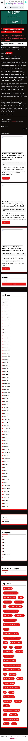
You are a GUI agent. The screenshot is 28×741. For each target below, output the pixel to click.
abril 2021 (5, 473)
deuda (5, 647)
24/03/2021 (5, 43)
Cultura (4, 539)
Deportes (5, 542)
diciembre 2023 (6, 383)
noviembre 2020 (6, 488)
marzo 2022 (5, 446)
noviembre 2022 (6, 422)
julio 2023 (5, 398)
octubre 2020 (6, 491)
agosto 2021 (6, 461)
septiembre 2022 (6, 428)
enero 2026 (5, 314)
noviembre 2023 (6, 386)
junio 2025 (5, 332)
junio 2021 (5, 467)
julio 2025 (5, 329)
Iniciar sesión (6, 521)
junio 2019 (5, 506)
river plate (11, 692)
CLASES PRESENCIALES (10, 620)
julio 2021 (5, 464)
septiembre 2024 (6, 356)
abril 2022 (5, 443)
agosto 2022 (6, 431)
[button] (2, 2)
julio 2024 (5, 362)
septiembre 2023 (6, 392)
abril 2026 (5, 308)
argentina (21, 597)
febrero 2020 (6, 503)
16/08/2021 (6, 209)
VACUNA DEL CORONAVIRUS (11, 719)
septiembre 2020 (6, 494)
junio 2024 (5, 365)
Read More (7, 178)
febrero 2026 (6, 311)
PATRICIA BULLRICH (9, 683)
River (5, 692)
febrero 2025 (6, 344)
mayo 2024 (5, 368)
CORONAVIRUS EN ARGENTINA (12, 638)
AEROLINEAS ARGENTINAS (11, 593)
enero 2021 (5, 482)
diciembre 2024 (6, 350)
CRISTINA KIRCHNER (15, 642)
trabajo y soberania (7, 554)
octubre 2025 (6, 320)
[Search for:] (14, 281)
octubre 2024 (6, 353)
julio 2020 (5, 500)
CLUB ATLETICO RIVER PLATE (11, 624)
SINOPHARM (18, 701)
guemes (12, 43)
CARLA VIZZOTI (8, 615)
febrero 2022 (6, 449)
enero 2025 (5, 347)
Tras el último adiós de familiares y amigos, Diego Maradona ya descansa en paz (13, 248)
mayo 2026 (5, 305)
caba (5, 606)
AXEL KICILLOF (19, 602)
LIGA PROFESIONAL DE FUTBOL (12, 669)
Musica (4, 548)
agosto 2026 (6, 299)
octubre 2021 (6, 455)
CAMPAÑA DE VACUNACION (11, 611)
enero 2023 (5, 416)
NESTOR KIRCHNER (9, 678)
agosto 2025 (6, 326)
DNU (11, 647)
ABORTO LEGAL (8, 588)
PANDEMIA (20, 678)
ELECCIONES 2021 (8, 651)
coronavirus (6, 629)
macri (5, 674)
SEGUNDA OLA (7, 701)
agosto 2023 (6, 395)
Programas (5, 551)
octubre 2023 (6, 389)
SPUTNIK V (6, 705)
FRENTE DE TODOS (9, 656)
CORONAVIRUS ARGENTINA (11, 633)
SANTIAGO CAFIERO (9, 696)
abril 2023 (5, 407)
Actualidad (5, 29)
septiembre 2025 (6, 323)
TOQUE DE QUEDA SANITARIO (11, 710)
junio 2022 (5, 437)
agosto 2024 (6, 359)
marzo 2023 (5, 410)
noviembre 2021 (6, 452)
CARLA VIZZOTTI (19, 615)
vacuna (5, 714)
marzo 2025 (5, 341)
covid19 (5, 642)
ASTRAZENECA (8, 602)
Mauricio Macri (12, 674)
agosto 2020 (6, 497)
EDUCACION (18, 647)
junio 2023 (5, 401)
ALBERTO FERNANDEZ (10, 597)
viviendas (14, 723)
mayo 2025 (5, 335)
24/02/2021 (6, 162)
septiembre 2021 (6, 458)
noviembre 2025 (6, 317)
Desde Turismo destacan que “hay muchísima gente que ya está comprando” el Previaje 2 (13, 204)
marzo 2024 (5, 374)
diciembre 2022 (6, 419)
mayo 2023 (5, 404)
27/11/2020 (6, 253)
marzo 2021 (5, 476)
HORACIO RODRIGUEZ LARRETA (12, 665)
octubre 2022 (6, 425)
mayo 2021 (5, 470)
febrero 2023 (6, 413)
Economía (5, 545)
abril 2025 (5, 338)
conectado (14, 121)
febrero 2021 (6, 479)
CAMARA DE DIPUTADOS (15, 606)
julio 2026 (5, 302)
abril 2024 (5, 371)
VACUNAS (6, 723)
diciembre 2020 (6, 485)
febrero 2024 (6, 377)
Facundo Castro (19, 651)
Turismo (5, 557)
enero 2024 (5, 380)
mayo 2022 (5, 440)
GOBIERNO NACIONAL (9, 660)
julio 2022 (5, 434)
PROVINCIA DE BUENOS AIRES (11, 687)
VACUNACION (13, 714)
